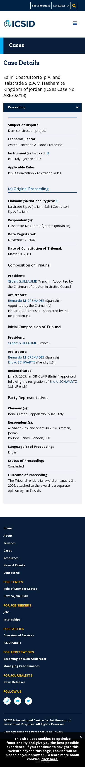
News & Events (14, 565)
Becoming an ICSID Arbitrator (24, 659)
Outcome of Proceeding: (28, 475)
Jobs (6, 612)
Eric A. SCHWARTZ (21, 362)
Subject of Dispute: (23, 125)
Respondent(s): (20, 220)
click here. (49, 759)
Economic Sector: (22, 139)
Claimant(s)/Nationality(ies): (31, 201)
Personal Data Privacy (47, 732)
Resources (11, 558)
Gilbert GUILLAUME (22, 281)
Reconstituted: (20, 370)
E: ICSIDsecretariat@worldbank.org (17, 701)
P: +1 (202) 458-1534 (7, 701)
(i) (47, 153)
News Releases (14, 682)
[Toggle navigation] (74, 24)
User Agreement (15, 732)
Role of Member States (20, 589)
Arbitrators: (17, 295)
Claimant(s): (18, 408)
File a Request (41, 5)
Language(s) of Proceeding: (31, 446)
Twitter (28, 701)
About (7, 536)
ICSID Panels (12, 643)
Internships (11, 619)
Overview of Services (18, 635)
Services (9, 543)
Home (7, 528)
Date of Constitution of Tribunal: (35, 248)
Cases (7, 550)
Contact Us (11, 573)
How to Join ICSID (15, 596)
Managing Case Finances (21, 666)
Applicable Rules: (22, 167)
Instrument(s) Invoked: (27, 153)
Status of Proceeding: (26, 460)
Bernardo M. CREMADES (26, 300)
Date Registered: (22, 234)
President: (16, 276)
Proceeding (16, 107)
